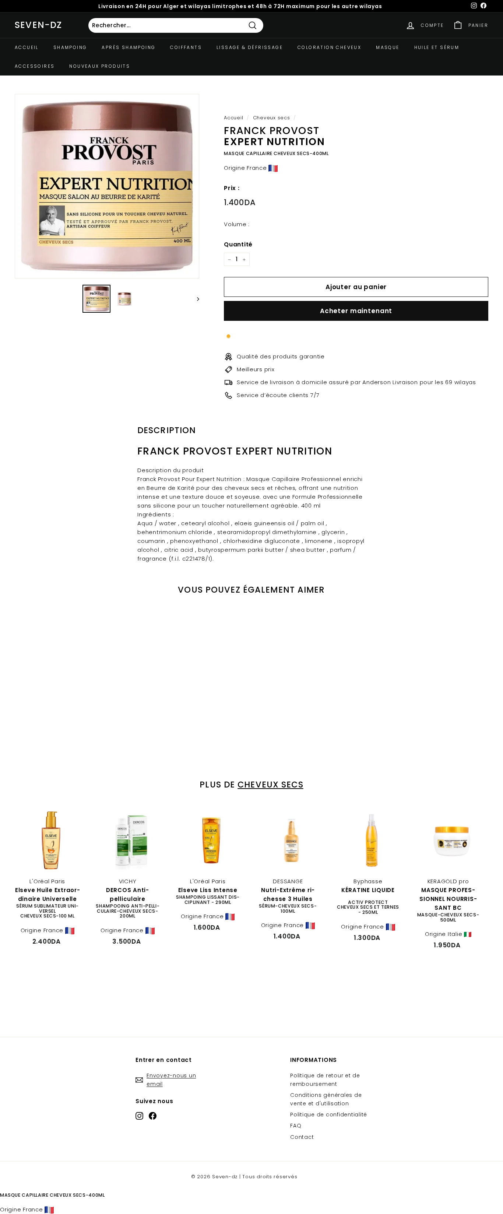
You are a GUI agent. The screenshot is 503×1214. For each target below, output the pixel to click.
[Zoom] (107, 186)
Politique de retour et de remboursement (325, 1079)
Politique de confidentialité (328, 1114)
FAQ (295, 1125)
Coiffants (186, 47)
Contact (302, 1137)
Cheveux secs (271, 118)
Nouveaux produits (99, 66)
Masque (387, 47)
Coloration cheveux (329, 47)
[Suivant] (194, 298)
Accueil (27, 47)
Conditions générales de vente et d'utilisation (326, 1099)
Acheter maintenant (356, 310)
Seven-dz (38, 25)
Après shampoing (128, 47)
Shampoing (70, 47)
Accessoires (34, 66)
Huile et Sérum (437, 47)
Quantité (238, 244)
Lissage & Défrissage (250, 47)
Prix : (232, 188)
